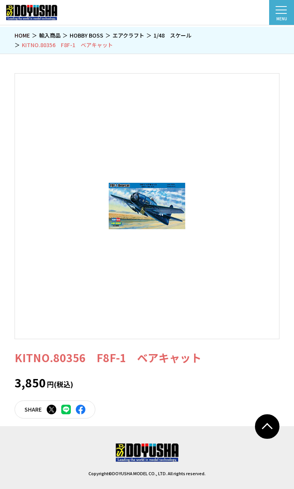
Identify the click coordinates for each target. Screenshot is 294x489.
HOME (22, 35)
